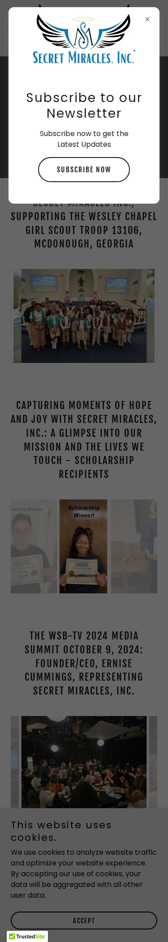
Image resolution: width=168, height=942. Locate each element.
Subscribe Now (84, 169)
